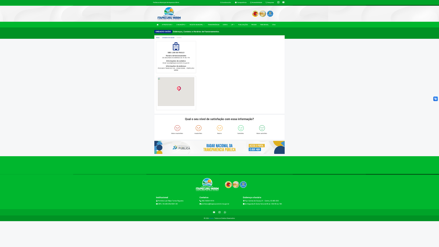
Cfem (274, 25)
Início (158, 37)
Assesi (211, 218)
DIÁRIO (225, 25)
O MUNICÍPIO (180, 25)
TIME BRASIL (264, 25)
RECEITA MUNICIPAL (196, 25)
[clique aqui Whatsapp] (225, 212)
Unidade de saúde (168, 37)
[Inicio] (157, 25)
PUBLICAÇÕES (243, 25)
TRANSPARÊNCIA (213, 25)
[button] (179, 89)
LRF (232, 25)
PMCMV (254, 25)
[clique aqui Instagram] (220, 212)
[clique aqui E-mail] (214, 212)
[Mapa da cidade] (219, 164)
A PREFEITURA (167, 25)
